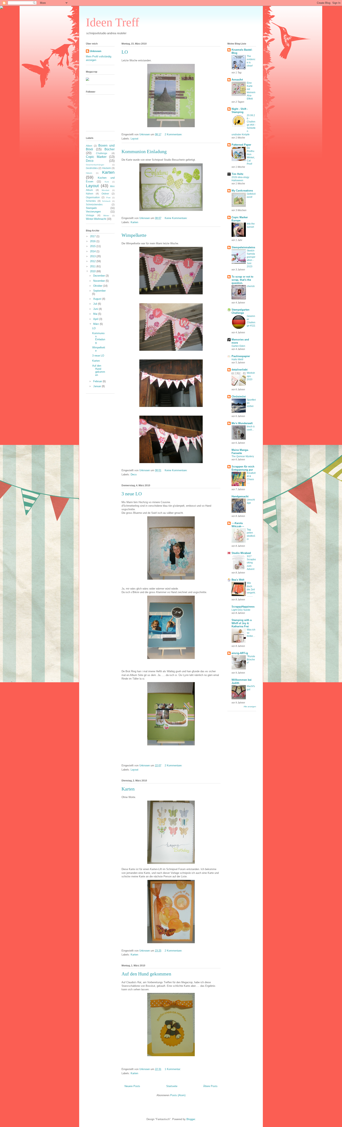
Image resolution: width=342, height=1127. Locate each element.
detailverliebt (239, 369)
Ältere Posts (210, 1086)
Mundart (105, 190)
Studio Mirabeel (241, 553)
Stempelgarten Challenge (240, 311)
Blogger (190, 1119)
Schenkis (91, 201)
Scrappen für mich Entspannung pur (243, 468)
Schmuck (106, 201)
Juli (95, 303)
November (99, 280)
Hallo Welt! (237, 359)
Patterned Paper (241, 144)
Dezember (99, 275)
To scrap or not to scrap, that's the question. (242, 279)
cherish (251, 286)
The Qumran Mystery (243, 456)
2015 (93, 246)
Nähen (89, 193)
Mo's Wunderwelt (242, 423)
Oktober (98, 285)
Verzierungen (93, 211)
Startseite (171, 1086)
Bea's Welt (238, 579)
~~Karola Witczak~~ (238, 525)
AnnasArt (237, 79)
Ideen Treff (112, 22)
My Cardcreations (242, 190)
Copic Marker (96, 156)
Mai (95, 313)
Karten (134, 222)
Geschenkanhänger (95, 165)
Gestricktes (92, 168)
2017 (93, 236)
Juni (96, 308)
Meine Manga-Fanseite (240, 451)
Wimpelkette (134, 235)
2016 (93, 241)
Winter (106, 215)
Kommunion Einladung (144, 151)
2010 (93, 271)
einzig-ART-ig (240, 653)
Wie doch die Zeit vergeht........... (251, 589)
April (96, 319)
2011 (93, 266)
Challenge (101, 153)
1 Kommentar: (173, 1069)
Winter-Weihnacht (96, 218)
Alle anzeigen (250, 706)
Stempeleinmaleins (243, 247)
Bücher (109, 149)
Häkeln (89, 173)
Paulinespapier (241, 356)
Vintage (90, 215)
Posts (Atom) (177, 1095)
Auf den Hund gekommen (146, 973)
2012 (93, 261)
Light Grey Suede (241, 610)
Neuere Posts (132, 1086)
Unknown (95, 51)
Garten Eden (238, 346)
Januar (97, 386)
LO (125, 52)
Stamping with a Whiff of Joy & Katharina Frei (242, 623)
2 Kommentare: (174, 134)
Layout (134, 138)
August (97, 298)
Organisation (93, 197)
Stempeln (91, 208)
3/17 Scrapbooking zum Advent (251, 562)
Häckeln (106, 168)
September (99, 290)
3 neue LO (132, 493)
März (96, 323)
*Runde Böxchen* (251, 659)
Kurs (107, 182)
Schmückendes (94, 204)
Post (108, 197)
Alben (89, 145)
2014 (93, 251)
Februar (98, 381)
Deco (134, 474)
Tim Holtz (237, 174)
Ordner (105, 193)
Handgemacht (240, 496)
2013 (93, 256)
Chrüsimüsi (239, 396)
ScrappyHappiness (243, 606)
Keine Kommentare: (176, 218)
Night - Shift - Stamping (240, 110)
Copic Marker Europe (240, 219)
